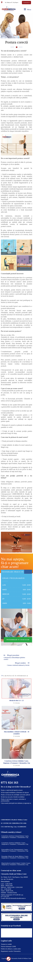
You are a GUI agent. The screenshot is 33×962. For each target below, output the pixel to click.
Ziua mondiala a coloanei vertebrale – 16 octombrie (16, 733)
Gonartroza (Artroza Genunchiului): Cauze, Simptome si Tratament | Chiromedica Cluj (15, 836)
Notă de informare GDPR (8, 946)
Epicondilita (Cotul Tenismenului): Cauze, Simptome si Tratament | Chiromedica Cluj (14, 850)
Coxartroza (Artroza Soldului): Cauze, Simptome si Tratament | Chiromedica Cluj (16, 762)
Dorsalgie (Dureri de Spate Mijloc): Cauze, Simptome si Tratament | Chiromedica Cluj (15, 857)
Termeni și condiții (6, 944)
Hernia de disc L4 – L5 (16, 700)
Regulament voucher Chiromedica (11, 951)
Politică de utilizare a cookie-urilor (11, 949)
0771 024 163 (9, 782)
